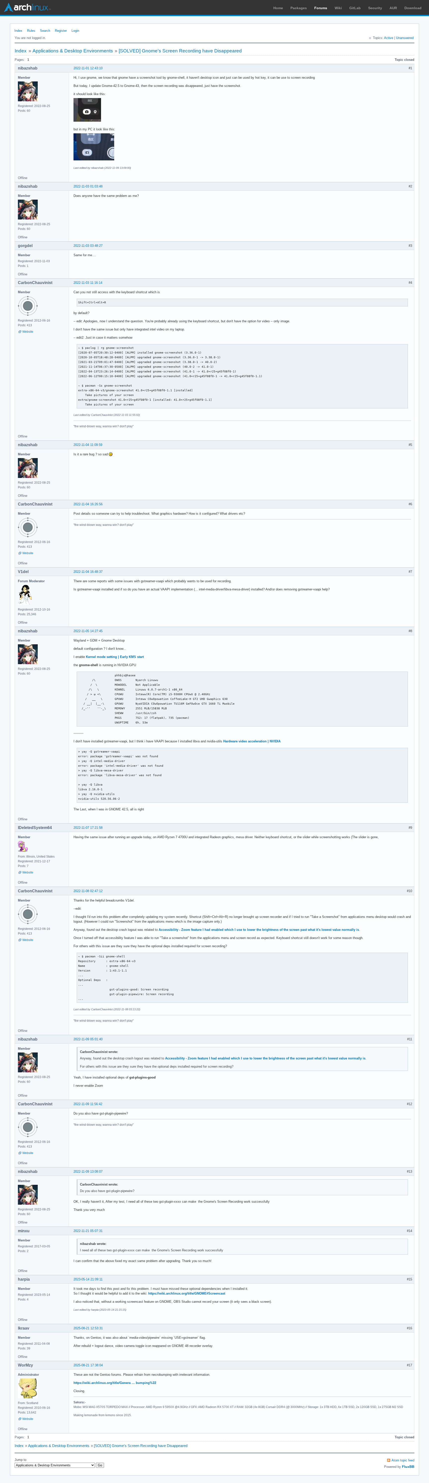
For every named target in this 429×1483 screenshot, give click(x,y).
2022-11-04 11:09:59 (87, 445)
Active (388, 38)
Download (413, 8)
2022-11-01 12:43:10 (88, 68)
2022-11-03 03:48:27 (88, 246)
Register (61, 31)
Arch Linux (27, 7)
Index (18, 31)
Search (45, 31)
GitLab (355, 8)
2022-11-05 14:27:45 (88, 631)
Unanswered (405, 38)
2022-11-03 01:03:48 (88, 186)
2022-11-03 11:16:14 (87, 283)
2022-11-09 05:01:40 (88, 1039)
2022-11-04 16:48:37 (88, 572)
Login (75, 31)
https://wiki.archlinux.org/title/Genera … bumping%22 (114, 1383)
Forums (320, 8)
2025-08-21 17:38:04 (88, 1365)
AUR (393, 8)
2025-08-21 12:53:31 (88, 1328)
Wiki (338, 8)
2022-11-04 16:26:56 (88, 504)
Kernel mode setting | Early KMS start (115, 657)
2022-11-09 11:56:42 (87, 1104)
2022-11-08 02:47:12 (88, 891)
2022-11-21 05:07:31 (88, 1231)
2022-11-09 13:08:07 (88, 1171)
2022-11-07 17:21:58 (88, 828)
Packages (298, 8)
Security (375, 8)
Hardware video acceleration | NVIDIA (252, 741)
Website (27, 331)
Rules (31, 31)
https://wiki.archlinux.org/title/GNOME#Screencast (186, 1293)
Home (278, 8)
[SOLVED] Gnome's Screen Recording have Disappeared (180, 50)
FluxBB (408, 1467)
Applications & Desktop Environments (73, 50)
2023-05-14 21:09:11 (88, 1279)
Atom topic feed (403, 1460)
